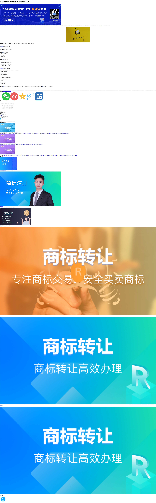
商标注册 (1, 46)
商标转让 (3, 86)
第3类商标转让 (4, 91)
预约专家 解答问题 (3, 117)
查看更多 (4, 122)
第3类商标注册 (9, 91)
